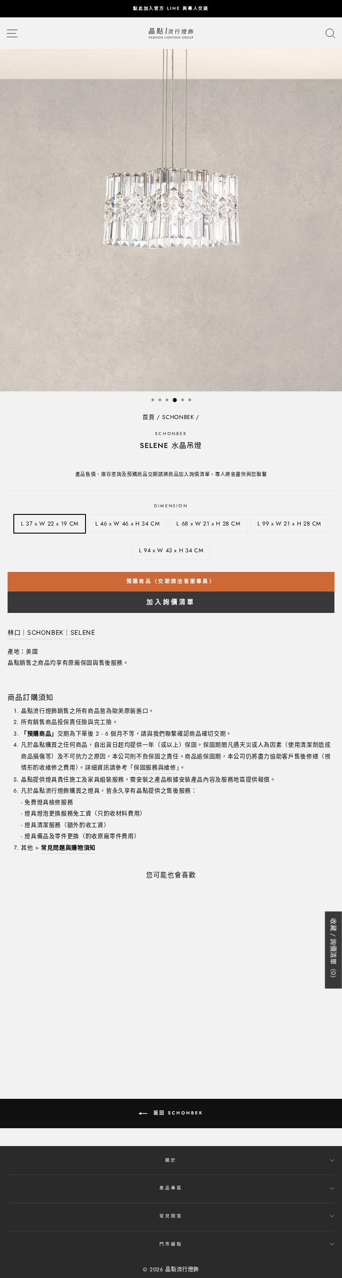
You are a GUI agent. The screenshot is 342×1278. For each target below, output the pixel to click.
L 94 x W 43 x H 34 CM (171, 550)
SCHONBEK (178, 417)
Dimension (171, 506)
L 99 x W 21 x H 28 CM (289, 523)
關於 (171, 1160)
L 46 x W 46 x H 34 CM (127, 523)
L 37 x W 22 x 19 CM (49, 523)
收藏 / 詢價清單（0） (333, 950)
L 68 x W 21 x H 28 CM (208, 523)
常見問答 (170, 1216)
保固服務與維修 (155, 767)
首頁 (148, 417)
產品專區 (170, 1188)
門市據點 (170, 1244)
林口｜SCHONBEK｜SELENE (51, 632)
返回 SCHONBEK (177, 1113)
